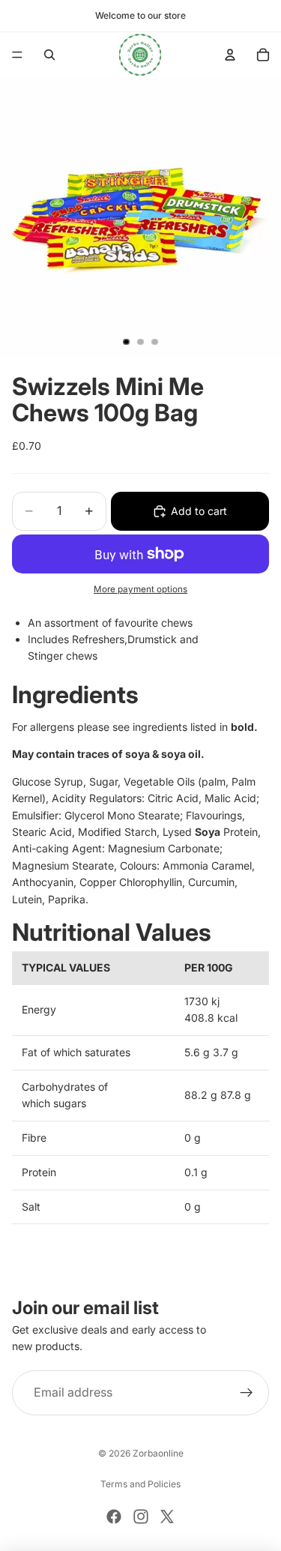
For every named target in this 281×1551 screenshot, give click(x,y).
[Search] (49, 54)
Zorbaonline (158, 1453)
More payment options (140, 589)
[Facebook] (114, 1517)
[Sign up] (246, 1393)
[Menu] (17, 54)
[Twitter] (167, 1517)
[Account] (230, 54)
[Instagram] (141, 1517)
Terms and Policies (140, 1484)
